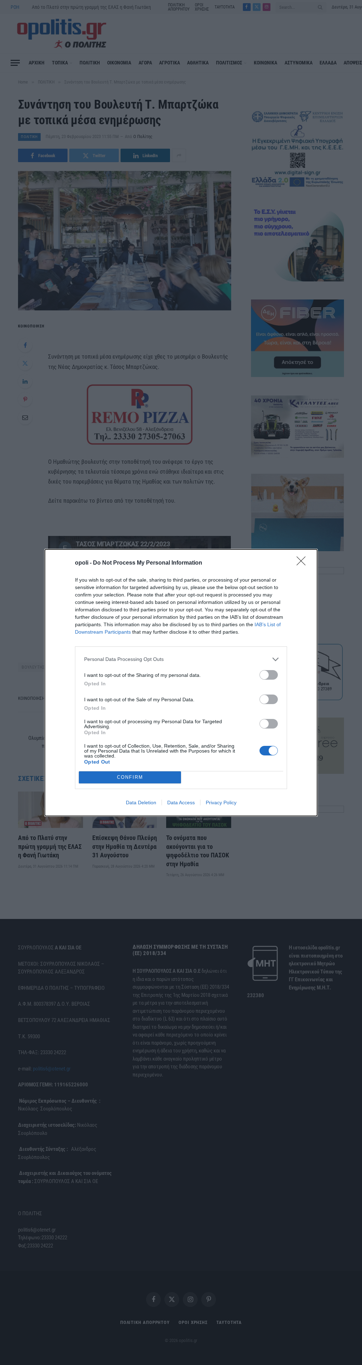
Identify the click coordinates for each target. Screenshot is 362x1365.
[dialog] (181, 682)
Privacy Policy (221, 802)
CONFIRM (130, 777)
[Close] (303, 563)
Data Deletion (141, 802)
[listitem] (181, 659)
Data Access (181, 802)
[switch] (268, 675)
